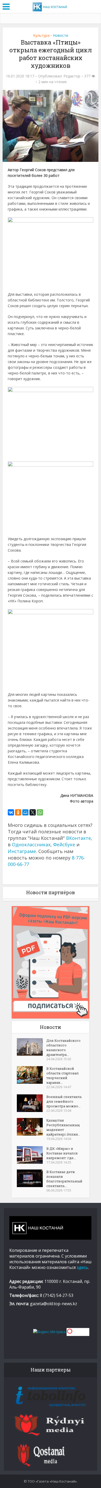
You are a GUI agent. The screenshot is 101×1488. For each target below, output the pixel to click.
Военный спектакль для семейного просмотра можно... (64, 1101)
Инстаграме (22, 851)
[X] (33, 812)
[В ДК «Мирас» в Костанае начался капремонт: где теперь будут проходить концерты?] (31, 1155)
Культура (41, 35)
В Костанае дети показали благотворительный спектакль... (64, 1178)
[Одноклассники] (18, 812)
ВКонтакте (78, 838)
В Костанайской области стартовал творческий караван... (62, 1075)
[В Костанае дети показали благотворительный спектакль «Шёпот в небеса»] (31, 1178)
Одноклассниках (31, 844)
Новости (60, 35)
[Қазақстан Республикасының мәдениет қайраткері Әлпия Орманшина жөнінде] (31, 1127)
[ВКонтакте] (11, 812)
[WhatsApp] (40, 812)
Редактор (71, 76)
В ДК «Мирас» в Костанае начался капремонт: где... (62, 1153)
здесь (82, 1267)
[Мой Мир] (25, 812)
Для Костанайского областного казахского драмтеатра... (63, 1047)
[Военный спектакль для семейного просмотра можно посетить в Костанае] (31, 1103)
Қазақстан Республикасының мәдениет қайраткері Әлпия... (63, 1127)
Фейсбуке (64, 844)
